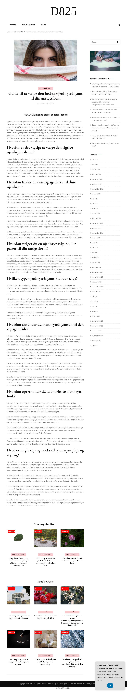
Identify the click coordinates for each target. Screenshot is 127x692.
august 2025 (96, 194)
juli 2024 (95, 243)
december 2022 (97, 321)
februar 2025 (96, 218)
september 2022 (97, 336)
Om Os (43, 25)
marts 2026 (96, 169)
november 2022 (97, 326)
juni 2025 (95, 204)
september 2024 (97, 233)
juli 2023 (94, 297)
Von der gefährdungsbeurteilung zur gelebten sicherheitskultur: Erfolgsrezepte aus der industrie (104, 102)
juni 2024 (95, 248)
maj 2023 (95, 306)
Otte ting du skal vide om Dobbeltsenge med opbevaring (45, 661)
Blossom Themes (76, 684)
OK (110, 685)
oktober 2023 (96, 282)
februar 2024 (96, 267)
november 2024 (97, 223)
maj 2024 (95, 253)
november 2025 (97, 179)
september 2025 (97, 189)
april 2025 (95, 209)
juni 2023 (95, 301)
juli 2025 (94, 199)
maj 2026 (95, 164)
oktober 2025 (96, 184)
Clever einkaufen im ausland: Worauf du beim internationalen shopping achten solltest (105, 128)
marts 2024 (96, 262)
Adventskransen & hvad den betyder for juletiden (45, 617)
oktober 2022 (96, 331)
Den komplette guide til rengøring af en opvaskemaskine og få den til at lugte (72, 663)
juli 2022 (94, 345)
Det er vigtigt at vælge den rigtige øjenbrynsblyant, (27, 159)
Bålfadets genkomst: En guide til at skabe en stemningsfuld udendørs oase (45, 562)
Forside (13, 25)
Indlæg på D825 (28, 25)
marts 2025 (96, 213)
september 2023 (97, 287)
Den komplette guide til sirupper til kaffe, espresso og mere (18, 661)
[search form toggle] (119, 25)
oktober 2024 (96, 228)
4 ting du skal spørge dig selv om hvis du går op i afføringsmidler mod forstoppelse (19, 562)
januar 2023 (96, 316)
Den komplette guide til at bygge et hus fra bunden (18, 617)
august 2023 (96, 292)
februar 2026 (96, 174)
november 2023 (97, 277)
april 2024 (95, 257)
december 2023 (97, 272)
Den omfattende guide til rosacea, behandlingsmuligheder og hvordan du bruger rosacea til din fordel (72, 621)
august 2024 (96, 238)
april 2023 (95, 311)
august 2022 (96, 341)
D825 (63, 11)
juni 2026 (95, 160)
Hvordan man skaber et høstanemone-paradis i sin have (72, 560)
